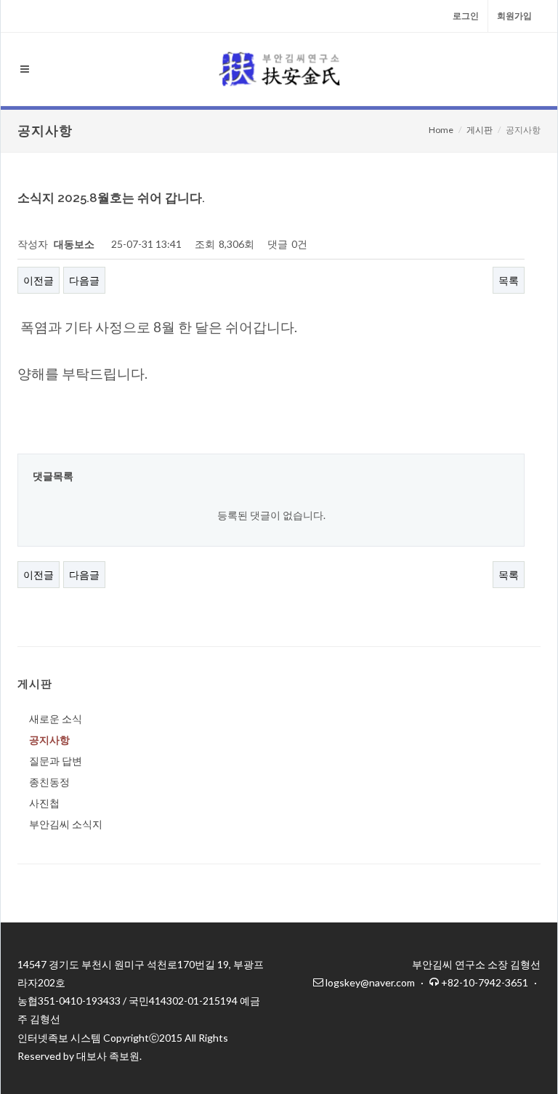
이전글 (38, 280)
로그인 (466, 15)
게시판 (479, 129)
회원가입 (514, 15)
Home (441, 129)
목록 (508, 280)
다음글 (84, 280)
